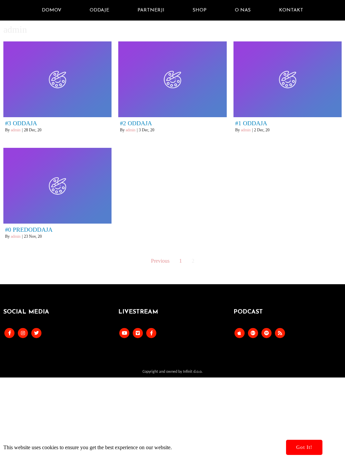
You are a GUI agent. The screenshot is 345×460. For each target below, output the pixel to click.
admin (16, 130)
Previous (160, 261)
